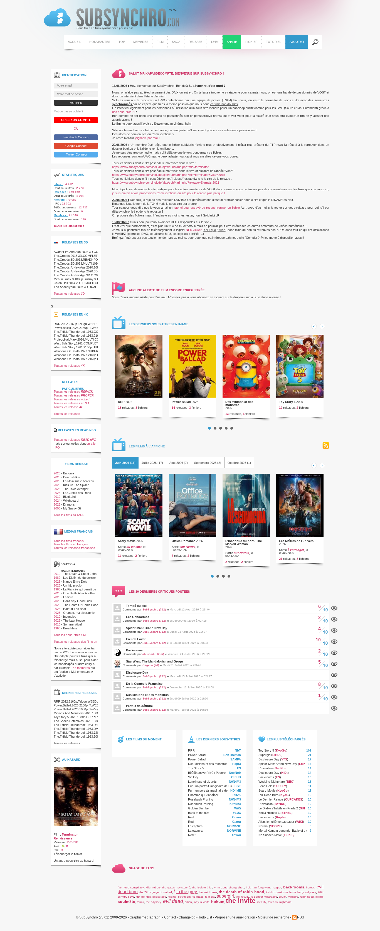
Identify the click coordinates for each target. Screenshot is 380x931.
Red (191, 817)
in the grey (186, 891)
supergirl (225, 896)
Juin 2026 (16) (125, 462)
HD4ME (235, 790)
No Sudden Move (270, 835)
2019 (57, 496)
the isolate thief (202, 887)
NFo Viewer (194, 229)
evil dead (173, 901)
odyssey (310, 892)
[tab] (125, 463)
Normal (263, 826)
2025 (57, 473)
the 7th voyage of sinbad (155, 892)
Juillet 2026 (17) (152, 462)
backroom (184, 896)
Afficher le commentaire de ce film (334, 608)
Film (160, 41)
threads (273, 901)
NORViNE (234, 826)
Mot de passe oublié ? (68, 111)
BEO (290, 781)
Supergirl (264, 755)
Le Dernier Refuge (270, 799)
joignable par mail (146, 138)
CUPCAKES (293, 799)
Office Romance (183, 541)
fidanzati (198, 896)
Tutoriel (273, 41)
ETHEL (287, 812)
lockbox (271, 892)
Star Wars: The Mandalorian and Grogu (154, 661)
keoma (172, 896)
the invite (240, 900)
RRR (121, 401)
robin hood (307, 896)
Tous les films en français (71, 544)
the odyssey (153, 901)
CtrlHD (236, 777)
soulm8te (126, 901)
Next (322, 326)
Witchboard (70, 500)
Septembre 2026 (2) (207, 462)
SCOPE (275, 826)
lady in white (201, 901)
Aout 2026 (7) (178, 462)
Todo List (205, 917)
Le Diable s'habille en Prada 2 (278, 808)
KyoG (284, 795)
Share (232, 41)
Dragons (69, 504)
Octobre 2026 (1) (239, 462)
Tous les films (69, 515)
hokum (217, 901)
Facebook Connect (76, 137)
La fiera (68, 597)
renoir (140, 901)
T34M (214, 41)
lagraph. (155, 917)
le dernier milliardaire (264, 896)
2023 (57, 489)
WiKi (237, 808)
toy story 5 (183, 887)
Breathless (70, 628)
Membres (140, 41)
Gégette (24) (150, 665)
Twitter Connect (76, 154)
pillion (188, 901)
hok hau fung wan (258, 887)
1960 (57, 628)
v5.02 (110, 18)
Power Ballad (181, 401)
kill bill (319, 896)
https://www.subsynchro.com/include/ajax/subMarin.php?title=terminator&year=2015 (168, 174)
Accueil (74, 41)
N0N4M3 (235, 781)
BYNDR (280, 804)
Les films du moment (144, 739)
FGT (238, 786)
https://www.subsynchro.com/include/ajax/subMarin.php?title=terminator (160, 167)
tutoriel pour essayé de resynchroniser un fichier (207, 207)
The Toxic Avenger (75, 489)
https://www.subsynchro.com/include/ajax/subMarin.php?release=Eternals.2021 (165, 182)
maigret (276, 887)
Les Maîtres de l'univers (296, 541)
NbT (238, 750)
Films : (58, 184)
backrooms (293, 887)
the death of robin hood (241, 892)
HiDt (284, 772)
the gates (168, 887)
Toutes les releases (69, 293)
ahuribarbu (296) (153, 654)
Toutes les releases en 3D (71, 403)
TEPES (288, 835)
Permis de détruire (139, 706)
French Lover (135, 639)
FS (239, 768)
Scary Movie (126, 541)
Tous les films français (69, 541)
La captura (195, 826)
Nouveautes (99, 41)
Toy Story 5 (287, 401)
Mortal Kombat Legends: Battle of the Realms (288, 830)
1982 (57, 577)
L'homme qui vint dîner (203, 795)
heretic (310, 887)
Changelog (187, 917)
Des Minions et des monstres (239, 403)
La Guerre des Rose (77, 492)
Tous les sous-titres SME (71, 635)
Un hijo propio (72, 585)
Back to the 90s (198, 812)
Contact (170, 917)
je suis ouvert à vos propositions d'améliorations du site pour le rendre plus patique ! (168, 193)
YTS (284, 759)
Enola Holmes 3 (269, 812)
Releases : (61, 191)
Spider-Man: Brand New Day (146, 628)
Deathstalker (71, 477)
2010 (57, 616)
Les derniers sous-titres (218, 739)
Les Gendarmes (137, 617)
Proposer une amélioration (235, 917)
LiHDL (277, 755)
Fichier (251, 41)
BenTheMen (232, 755)
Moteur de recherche (273, 917)
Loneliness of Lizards (202, 781)
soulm (282, 896)
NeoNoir (235, 772)
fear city (210, 896)
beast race (159, 896)
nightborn (285, 901)
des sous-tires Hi (123, 112)
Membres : (61, 215)
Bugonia (68, 473)
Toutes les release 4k (68, 407)
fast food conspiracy (131, 887)
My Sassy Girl (72, 508)
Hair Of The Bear (74, 608)
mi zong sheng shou (231, 887)
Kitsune (235, 804)
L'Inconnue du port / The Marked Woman (243, 542)
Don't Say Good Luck (77, 601)
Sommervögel (72, 624)
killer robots (153, 887)
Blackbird (69, 496)
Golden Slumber (199, 808)
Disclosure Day (137, 672)
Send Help (265, 786)
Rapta (236, 763)
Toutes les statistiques (69, 225)
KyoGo (281, 750)
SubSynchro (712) (154, 609)
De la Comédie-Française (144, 683)
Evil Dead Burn (268, 795)
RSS (325, 445)
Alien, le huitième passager (276, 821)
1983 (57, 589)
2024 (57, 500)
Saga (176, 41)
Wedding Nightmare (271, 781)
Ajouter (297, 41)
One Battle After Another (79, 593)
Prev (314, 326)
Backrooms (134, 650)
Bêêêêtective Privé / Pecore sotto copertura (217, 772)
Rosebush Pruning (200, 799)
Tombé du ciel (136, 605)
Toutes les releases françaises (74, 548)
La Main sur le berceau (78, 481)
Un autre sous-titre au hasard (73, 860)
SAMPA (235, 759)
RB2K (237, 795)
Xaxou (236, 817)
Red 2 (192, 835)
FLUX (237, 812)
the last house (208, 892)
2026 (57, 581)
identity (261, 901)
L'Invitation (265, 768)
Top (122, 41)
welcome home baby (290, 892)
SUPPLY (280, 786)
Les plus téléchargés (286, 739)
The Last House (74, 620)
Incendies (69, 616)
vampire (293, 896)
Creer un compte (76, 120)
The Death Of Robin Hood (80, 605)
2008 (57, 508)
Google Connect (76, 145)
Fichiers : (60, 199)
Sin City (193, 777)
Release (195, 41)
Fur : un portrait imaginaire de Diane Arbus (216, 786)
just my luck (143, 896)
